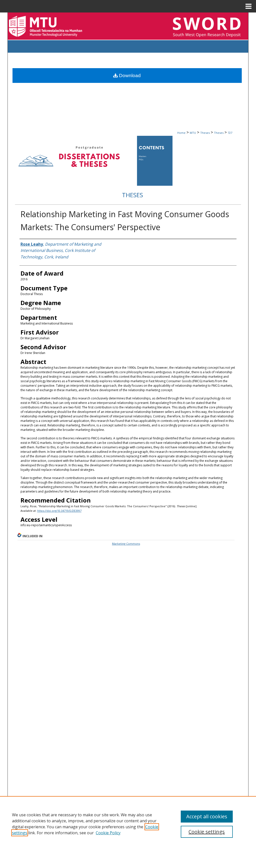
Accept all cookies (206, 816)
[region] (128, 823)
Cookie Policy (108, 833)
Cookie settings (206, 831)
